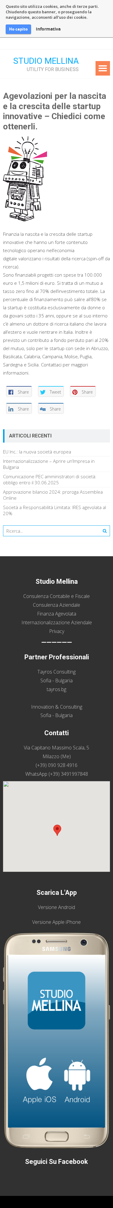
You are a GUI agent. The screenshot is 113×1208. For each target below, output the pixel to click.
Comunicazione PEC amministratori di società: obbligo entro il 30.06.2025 (49, 479)
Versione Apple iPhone (56, 922)
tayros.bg (56, 689)
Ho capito (18, 29)
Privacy (56, 631)
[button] (57, 830)
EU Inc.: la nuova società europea (37, 452)
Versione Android (56, 907)
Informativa (48, 29)
